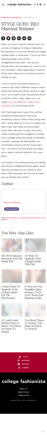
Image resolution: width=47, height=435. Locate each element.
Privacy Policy (23, 392)
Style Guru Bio (14, 17)
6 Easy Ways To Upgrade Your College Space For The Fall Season (10, 292)
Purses (37, 218)
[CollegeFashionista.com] (19, 4)
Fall (18, 218)
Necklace (30, 218)
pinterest (25, 364)
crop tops (12, 102)
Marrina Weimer (8, 34)
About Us (23, 389)
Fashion (4, 17)
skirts (25, 102)
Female (23, 218)
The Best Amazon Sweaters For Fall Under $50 (11, 259)
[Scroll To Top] (43, 431)
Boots (7, 218)
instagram (25, 360)
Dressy (13, 218)
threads (25, 368)
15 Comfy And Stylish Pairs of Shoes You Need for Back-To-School (10, 326)
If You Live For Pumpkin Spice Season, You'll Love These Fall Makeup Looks (34, 292)
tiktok (25, 357)
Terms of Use (23, 395)
